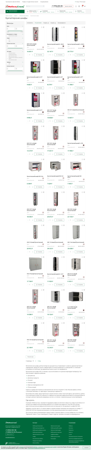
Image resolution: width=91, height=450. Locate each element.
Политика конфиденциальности (76, 438)
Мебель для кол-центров (56, 432)
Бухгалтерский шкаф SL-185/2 (55, 44)
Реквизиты (71, 430)
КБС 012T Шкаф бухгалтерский (51, 110)
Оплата (66, 12)
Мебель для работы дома (56, 428)
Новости (71, 432)
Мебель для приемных (37, 432)
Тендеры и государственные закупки (30, 1)
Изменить (35, 12)
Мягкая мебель (36, 442)
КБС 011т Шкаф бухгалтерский (51, 307)
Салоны (78, 12)
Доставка (70, 12)
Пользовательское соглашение (76, 436)
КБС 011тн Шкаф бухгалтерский (72, 274)
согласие (21, 447)
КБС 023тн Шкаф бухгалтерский (31, 44)
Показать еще (30, 356)
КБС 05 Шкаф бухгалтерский (35, 242)
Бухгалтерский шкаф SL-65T (55, 77)
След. (39, 361)
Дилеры (82, 12)
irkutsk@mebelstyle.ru (10, 437)
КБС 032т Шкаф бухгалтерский (51, 209)
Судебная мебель (54, 434)
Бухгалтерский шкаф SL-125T (55, 274)
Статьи (70, 434)
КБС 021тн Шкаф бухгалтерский (31, 144)
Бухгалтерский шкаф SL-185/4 (76, 44)
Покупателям (62, 10)
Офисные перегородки (56, 430)
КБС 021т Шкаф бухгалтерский (31, 307)
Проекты (52, 12)
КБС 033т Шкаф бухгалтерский (72, 209)
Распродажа (53, 438)
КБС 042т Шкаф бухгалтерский (72, 340)
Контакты (79, 10)
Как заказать (62, 12)
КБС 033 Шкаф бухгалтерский (35, 339)
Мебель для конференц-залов (39, 430)
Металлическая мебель (38, 438)
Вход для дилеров (44, 1)
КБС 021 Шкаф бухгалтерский (76, 110)
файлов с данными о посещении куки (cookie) (44, 447)
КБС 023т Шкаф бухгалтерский (51, 144)
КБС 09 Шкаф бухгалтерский (35, 273)
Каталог (35, 422)
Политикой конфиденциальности (36, 448)
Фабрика (44, 12)
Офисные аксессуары (55, 425)
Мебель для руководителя (38, 428)
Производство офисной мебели (13, 1)
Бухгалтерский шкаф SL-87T (34, 110)
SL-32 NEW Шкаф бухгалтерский (72, 307)
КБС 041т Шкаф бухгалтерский (51, 340)
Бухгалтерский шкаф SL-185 (75, 143)
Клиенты (48, 12)
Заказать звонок (68, 6)
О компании (45, 10)
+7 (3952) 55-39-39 (14, 432)
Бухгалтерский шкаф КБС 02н (35, 176)
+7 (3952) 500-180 (57, 6)
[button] (75, 75)
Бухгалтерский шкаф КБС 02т (55, 176)
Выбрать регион (32, 10)
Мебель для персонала (38, 425)
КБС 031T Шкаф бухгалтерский (31, 209)
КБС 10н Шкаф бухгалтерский (76, 242)
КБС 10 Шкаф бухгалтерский (55, 242)
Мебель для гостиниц (55, 436)
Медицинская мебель (37, 440)
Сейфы (34, 436)
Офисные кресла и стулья (38, 434)
